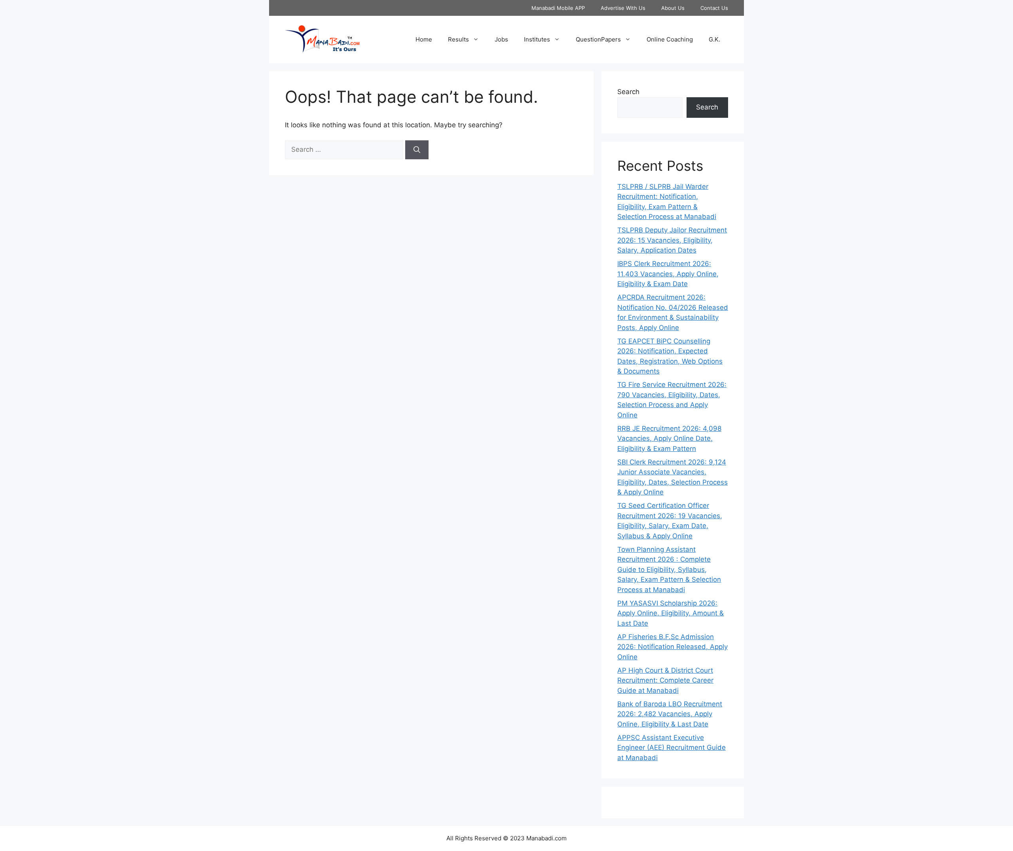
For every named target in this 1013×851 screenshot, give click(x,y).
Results (458, 39)
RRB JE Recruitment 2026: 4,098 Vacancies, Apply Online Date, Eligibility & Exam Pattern (669, 439)
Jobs (501, 39)
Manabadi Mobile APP (558, 8)
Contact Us (714, 8)
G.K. (714, 39)
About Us (673, 8)
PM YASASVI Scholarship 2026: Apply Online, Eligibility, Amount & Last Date (670, 613)
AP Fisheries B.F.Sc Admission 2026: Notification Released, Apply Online (672, 647)
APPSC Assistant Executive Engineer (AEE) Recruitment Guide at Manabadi (671, 748)
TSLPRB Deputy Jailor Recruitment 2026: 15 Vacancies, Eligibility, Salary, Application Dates (672, 240)
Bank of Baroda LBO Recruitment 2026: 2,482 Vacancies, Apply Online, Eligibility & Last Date (669, 714)
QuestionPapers (598, 39)
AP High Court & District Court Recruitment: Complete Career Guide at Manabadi (665, 680)
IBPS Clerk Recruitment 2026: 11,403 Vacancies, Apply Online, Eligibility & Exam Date (668, 274)
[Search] (417, 149)
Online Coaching (670, 39)
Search (628, 92)
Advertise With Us (623, 8)
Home (423, 39)
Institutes (537, 39)
